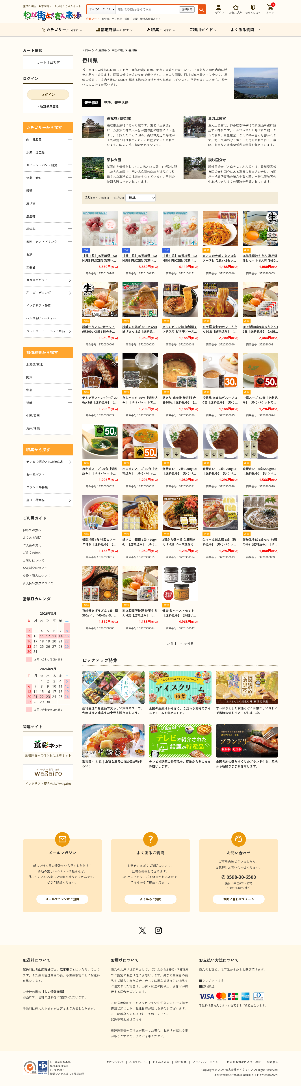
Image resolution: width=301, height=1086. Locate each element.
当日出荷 (117, 19)
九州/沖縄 (33, 428)
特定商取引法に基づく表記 (244, 1062)
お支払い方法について (38, 583)
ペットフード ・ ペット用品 (45, 331)
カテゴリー (36, 127)
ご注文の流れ (32, 553)
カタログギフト (37, 280)
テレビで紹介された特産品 (44, 462)
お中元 (106, 19)
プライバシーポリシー (206, 1062)
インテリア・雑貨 (38, 305)
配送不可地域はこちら (126, 1019)
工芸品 (30, 267)
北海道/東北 (34, 364)
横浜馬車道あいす (150, 19)
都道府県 (101, 50)
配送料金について (35, 568)
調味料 (30, 229)
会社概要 (181, 1062)
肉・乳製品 (34, 140)
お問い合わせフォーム (238, 899)
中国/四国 (117, 50)
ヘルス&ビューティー (41, 318)
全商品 (86, 50)
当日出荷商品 (35, 500)
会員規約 (272, 1062)
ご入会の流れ (32, 545)
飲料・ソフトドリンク (41, 242)
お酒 (29, 254)
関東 (29, 377)
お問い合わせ (115, 1062)
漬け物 (30, 203)
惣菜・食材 (34, 178)
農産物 (30, 216)
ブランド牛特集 (37, 487)
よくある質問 (32, 538)
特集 (30, 449)
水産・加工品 (35, 152)
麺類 (29, 191)
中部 (29, 390)
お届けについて (33, 560)
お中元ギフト (35, 474)
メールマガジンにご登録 (62, 899)
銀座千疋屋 (131, 19)
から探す (62, 29)
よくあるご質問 (150, 899)
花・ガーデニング (38, 293)
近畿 (29, 403)
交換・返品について (36, 576)
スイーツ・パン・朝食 (41, 165)
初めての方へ (32, 530)
